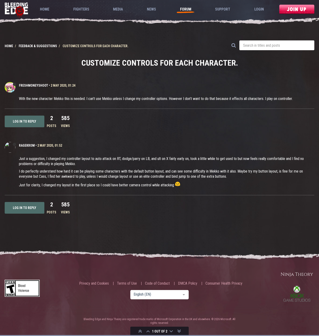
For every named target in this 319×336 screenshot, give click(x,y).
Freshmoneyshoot (33, 85)
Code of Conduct (157, 283)
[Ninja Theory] (296, 275)
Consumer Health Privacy (224, 283)
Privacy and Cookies (94, 283)
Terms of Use (127, 283)
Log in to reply (24, 121)
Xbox (296, 294)
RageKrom (27, 145)
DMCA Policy (187, 283)
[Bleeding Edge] (16, 11)
